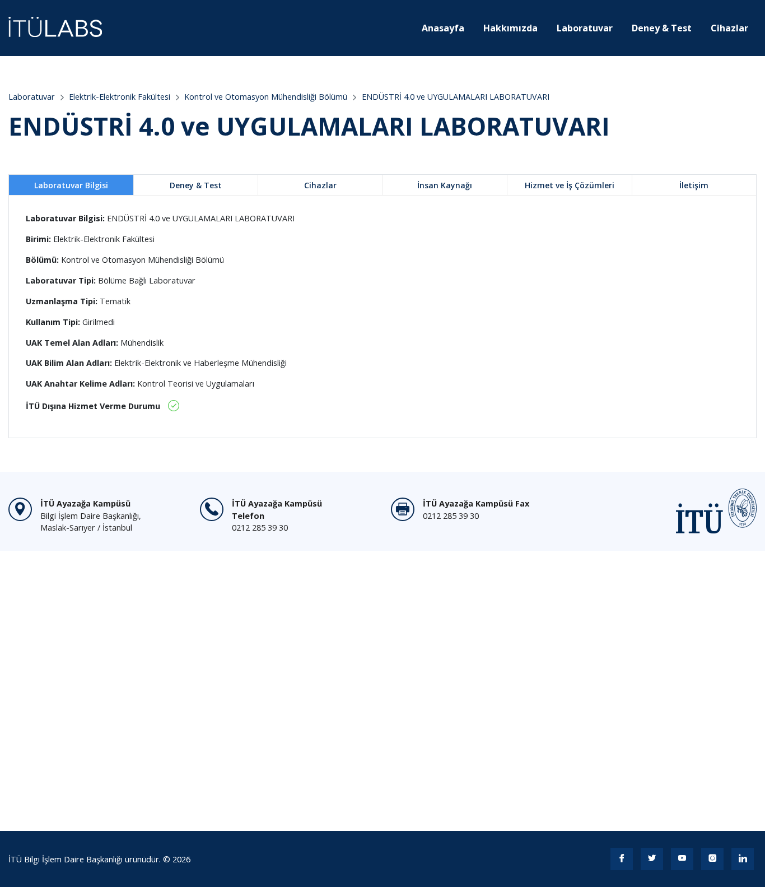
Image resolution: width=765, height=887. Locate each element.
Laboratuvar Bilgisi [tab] (71, 185)
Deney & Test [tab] (196, 185)
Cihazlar (729, 28)
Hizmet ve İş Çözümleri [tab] (569, 185)
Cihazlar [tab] (320, 185)
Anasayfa (443, 28)
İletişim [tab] (693, 185)
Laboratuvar (585, 28)
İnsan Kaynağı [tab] (444, 185)
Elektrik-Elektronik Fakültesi (119, 96)
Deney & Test (662, 28)
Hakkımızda (510, 28)
